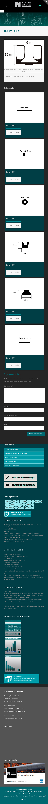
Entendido (24, 800)
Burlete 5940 (10, 125)
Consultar (14, 457)
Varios (29, 508)
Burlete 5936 (10, 311)
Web (5, 424)
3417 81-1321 (10, 708)
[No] (45, 795)
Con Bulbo (23, 501)
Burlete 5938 (10, 218)
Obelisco (28, 504)
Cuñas (29, 501)
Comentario (8, 386)
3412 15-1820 (20, 708)
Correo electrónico (11, 415)
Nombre (7, 406)
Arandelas (8, 501)
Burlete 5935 (10, 358)
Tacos (19, 508)
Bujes (14, 501)
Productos (16, 453)
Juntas (7, 504)
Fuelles (37, 501)
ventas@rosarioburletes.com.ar (15, 711)
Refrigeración (23, 453)
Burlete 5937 (10, 265)
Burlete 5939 (10, 172)
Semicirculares (9, 508)
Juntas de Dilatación (16, 504)
